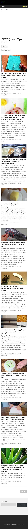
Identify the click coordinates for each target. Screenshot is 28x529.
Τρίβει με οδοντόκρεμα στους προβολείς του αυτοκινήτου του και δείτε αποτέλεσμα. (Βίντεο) (13, 161)
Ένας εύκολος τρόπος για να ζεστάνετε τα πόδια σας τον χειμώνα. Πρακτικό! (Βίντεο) (13, 244)
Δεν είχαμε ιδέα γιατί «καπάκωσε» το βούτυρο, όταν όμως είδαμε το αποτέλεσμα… (12, 204)
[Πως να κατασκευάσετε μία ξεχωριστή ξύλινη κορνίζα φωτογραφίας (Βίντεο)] (14, 409)
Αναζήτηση (4, 501)
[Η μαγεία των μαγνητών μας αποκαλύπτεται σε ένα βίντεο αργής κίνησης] (14, 278)
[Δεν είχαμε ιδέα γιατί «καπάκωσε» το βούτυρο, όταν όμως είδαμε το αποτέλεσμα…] (14, 194)
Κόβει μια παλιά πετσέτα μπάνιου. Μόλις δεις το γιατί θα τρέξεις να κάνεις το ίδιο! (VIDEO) (13, 75)
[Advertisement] (14, 24)
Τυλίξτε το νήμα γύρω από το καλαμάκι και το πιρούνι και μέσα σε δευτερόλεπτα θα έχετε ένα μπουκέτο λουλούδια (13, 117)
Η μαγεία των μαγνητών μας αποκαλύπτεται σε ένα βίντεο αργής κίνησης (12, 288)
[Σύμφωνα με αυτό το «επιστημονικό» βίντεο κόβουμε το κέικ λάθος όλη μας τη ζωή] (14, 365)
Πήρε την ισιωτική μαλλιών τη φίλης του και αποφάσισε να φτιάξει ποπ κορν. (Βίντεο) (13, 331)
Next (22, 491)
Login (25, 6)
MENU (3, 6)
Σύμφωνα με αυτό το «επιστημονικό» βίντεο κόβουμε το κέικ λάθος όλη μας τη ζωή (13, 375)
